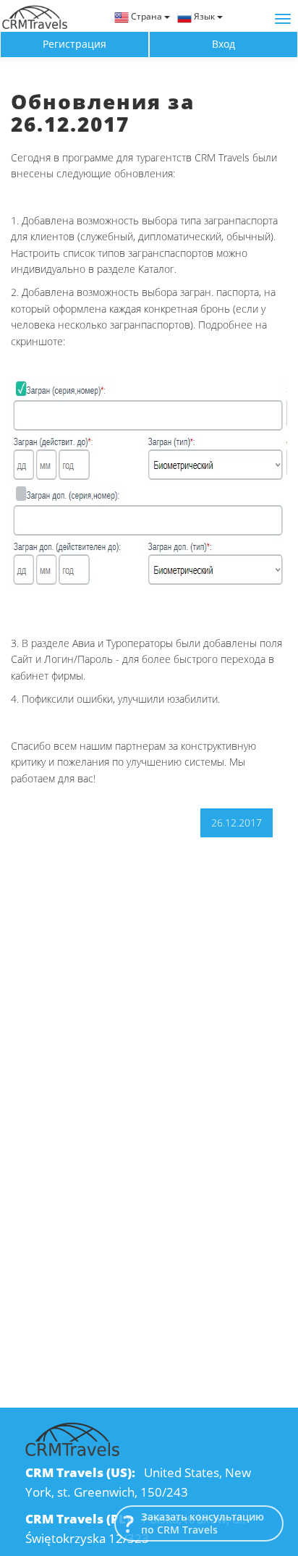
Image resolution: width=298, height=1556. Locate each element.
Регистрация (74, 44)
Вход (223, 44)
